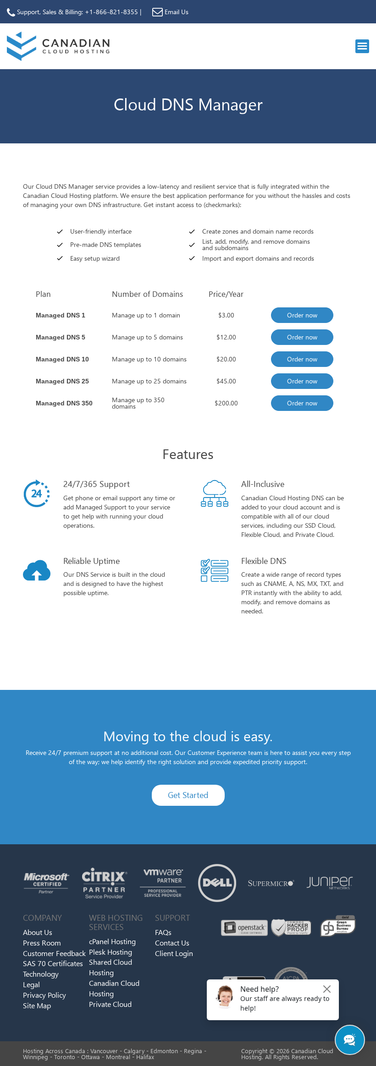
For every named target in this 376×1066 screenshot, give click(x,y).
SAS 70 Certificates (53, 963)
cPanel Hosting (112, 941)
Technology (41, 974)
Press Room (42, 942)
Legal (31, 984)
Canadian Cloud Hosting (114, 988)
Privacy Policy (44, 995)
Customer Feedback (54, 953)
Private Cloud (110, 1004)
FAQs (163, 932)
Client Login (174, 953)
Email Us (175, 11)
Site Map (37, 1005)
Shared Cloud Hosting (110, 967)
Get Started (188, 794)
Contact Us (172, 942)
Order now (302, 315)
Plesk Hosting (110, 952)
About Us (37, 932)
